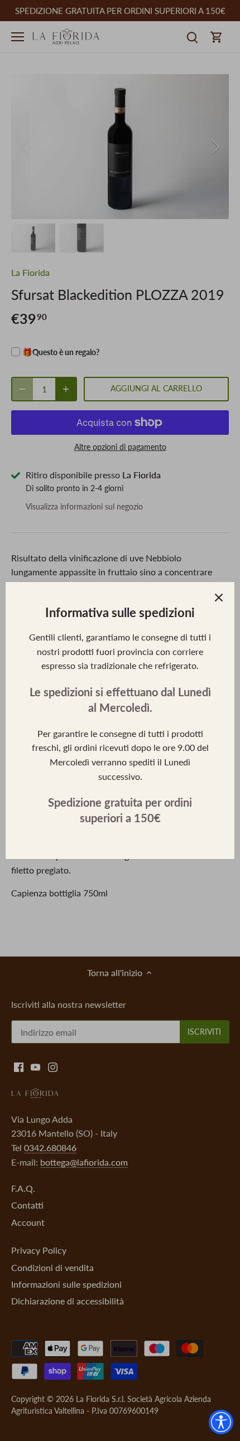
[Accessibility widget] (221, 1422)
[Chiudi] (219, 597)
